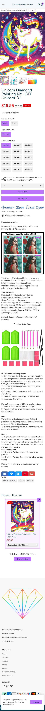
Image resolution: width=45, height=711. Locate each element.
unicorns (30, 480)
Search (4, 654)
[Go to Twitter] (18, 473)
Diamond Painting (8, 672)
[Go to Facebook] (4, 473)
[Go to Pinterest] (25, 473)
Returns (5, 668)
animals (13, 480)
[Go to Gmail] (31, 473)
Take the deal (22, 559)
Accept (36, 702)
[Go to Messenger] (11, 473)
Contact (5, 661)
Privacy (4, 665)
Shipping (5, 657)
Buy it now (22, 198)
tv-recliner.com (7, 675)
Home (3, 10)
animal (5, 480)
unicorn (21, 480)
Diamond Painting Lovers (22, 4)
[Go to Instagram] (7, 686)
